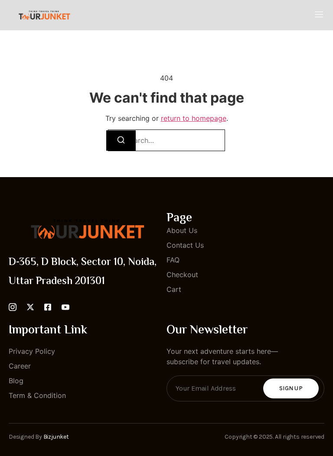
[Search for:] (166, 140)
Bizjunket (56, 436)
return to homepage (193, 118)
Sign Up (291, 388)
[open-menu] (319, 15)
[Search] (121, 140)
